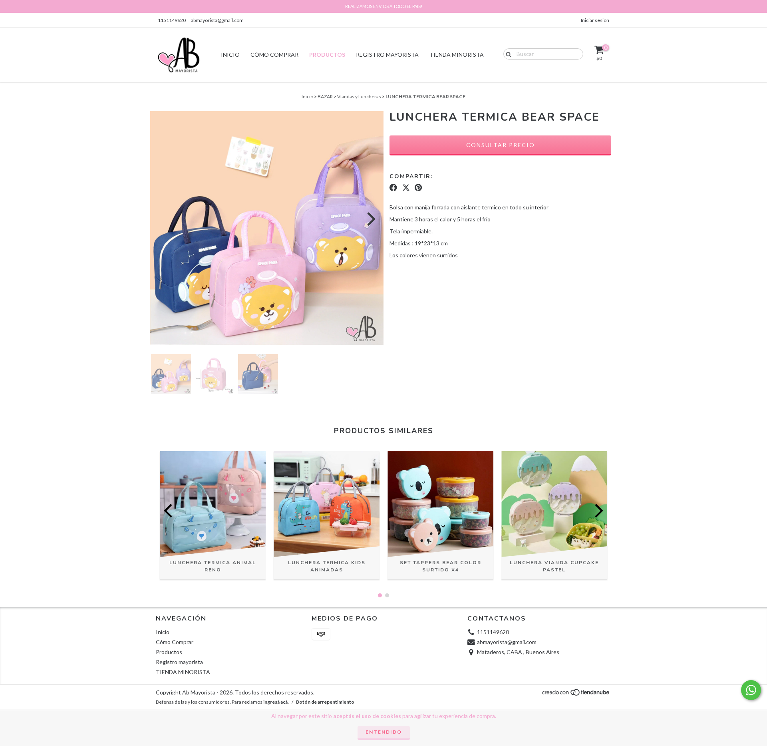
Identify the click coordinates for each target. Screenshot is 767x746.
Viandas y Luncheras (359, 96)
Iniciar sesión (595, 20)
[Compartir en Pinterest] (418, 187)
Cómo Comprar (274, 54)
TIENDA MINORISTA (456, 54)
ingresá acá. (276, 702)
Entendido (384, 732)
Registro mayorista (387, 54)
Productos (327, 54)
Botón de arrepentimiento (325, 702)
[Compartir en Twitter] (406, 187)
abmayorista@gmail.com (217, 20)
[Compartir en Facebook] (393, 187)
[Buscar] (506, 53)
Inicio (230, 54)
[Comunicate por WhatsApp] (751, 690)
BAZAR (325, 96)
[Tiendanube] (576, 695)
